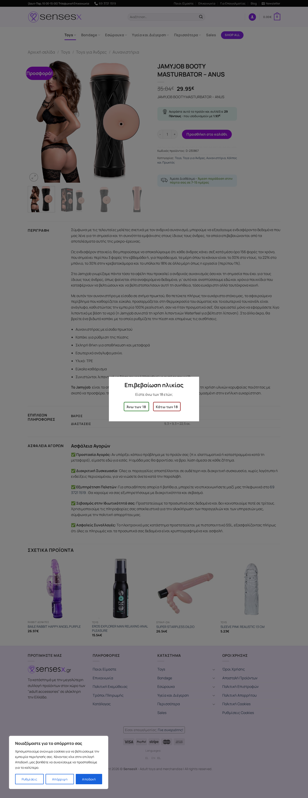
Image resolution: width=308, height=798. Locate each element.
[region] (58, 762)
